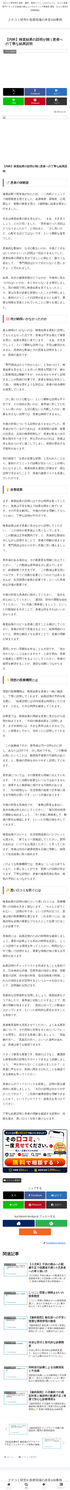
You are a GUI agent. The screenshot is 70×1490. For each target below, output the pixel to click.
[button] (56, 101)
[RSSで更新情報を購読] (35, 1231)
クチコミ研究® (13, 1180)
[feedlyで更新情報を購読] (51, 1223)
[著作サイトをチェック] (19, 1223)
